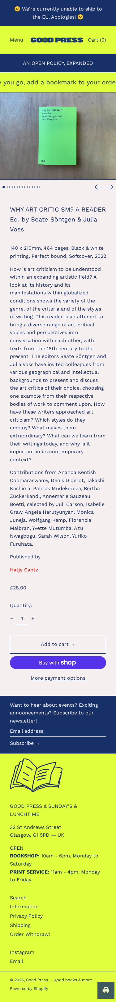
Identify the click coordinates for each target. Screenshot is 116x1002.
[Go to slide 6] (28, 187)
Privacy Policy (26, 916)
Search (18, 898)
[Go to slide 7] (33, 187)
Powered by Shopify (29, 988)
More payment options (58, 678)
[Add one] (32, 618)
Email (16, 961)
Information (24, 907)
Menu (16, 40)
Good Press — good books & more (59, 979)
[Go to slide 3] (13, 187)
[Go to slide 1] (3, 187)
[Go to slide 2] (8, 187)
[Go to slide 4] (18, 187)
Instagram (22, 952)
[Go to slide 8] (38, 187)
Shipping (20, 925)
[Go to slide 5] (23, 187)
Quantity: (21, 605)
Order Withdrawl (30, 934)
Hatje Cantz (24, 570)
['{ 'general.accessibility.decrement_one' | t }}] (11, 618)
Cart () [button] (97, 40)
